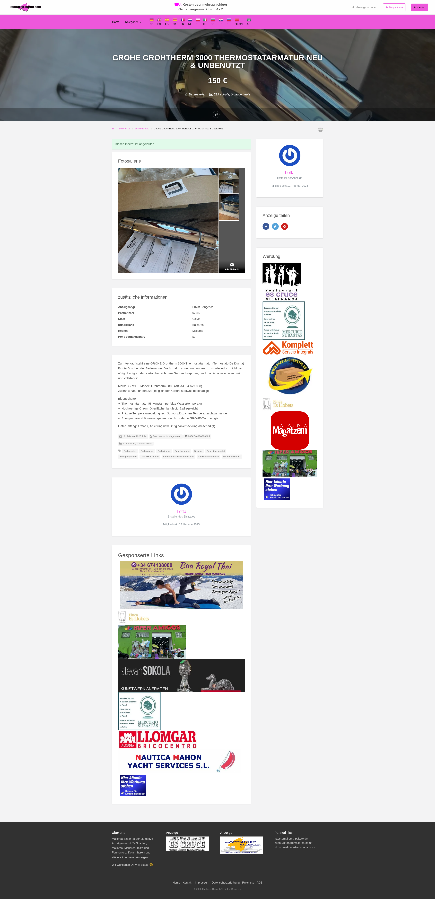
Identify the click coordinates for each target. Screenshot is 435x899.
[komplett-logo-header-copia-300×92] (288, 347)
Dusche (198, 451)
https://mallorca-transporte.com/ (294, 847)
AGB (260, 882)
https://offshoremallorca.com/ (293, 842)
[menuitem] (364, 7)
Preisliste (248, 882)
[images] (187, 843)
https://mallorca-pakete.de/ (291, 838)
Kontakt (187, 882)
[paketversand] (290, 375)
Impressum (202, 882)
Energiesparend (128, 456)
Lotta (181, 511)
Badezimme (164, 451)
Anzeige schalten (366, 7)
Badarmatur (130, 451)
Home (115, 22)
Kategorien (131, 22)
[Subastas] (139, 711)
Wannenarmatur (231, 456)
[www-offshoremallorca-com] (241, 845)
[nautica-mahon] (179, 761)
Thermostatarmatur (208, 456)
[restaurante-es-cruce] (282, 282)
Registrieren (396, 7)
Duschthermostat (215, 451)
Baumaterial (197, 94)
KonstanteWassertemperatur (178, 456)
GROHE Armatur (150, 456)
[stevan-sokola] (181, 675)
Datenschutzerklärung (226, 882)
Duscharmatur (182, 451)
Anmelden (419, 7)
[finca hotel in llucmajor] (133, 617)
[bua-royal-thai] (181, 584)
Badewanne (147, 451)
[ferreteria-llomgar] (157, 739)
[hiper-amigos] (152, 641)
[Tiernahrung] (290, 430)
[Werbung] (133, 785)
